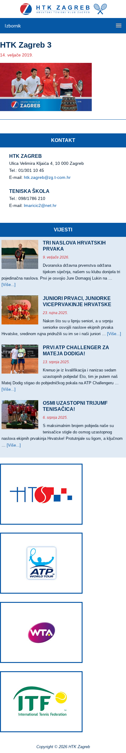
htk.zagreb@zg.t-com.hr (47, 177)
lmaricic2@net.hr (40, 205)
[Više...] (9, 284)
